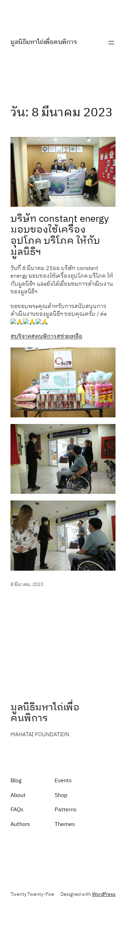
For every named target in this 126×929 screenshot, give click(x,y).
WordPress (103, 894)
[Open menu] (111, 42)
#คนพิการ (43, 336)
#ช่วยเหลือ (69, 336)
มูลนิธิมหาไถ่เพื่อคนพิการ (43, 42)
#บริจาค (20, 336)
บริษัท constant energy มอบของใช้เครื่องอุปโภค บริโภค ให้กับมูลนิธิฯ (59, 236)
